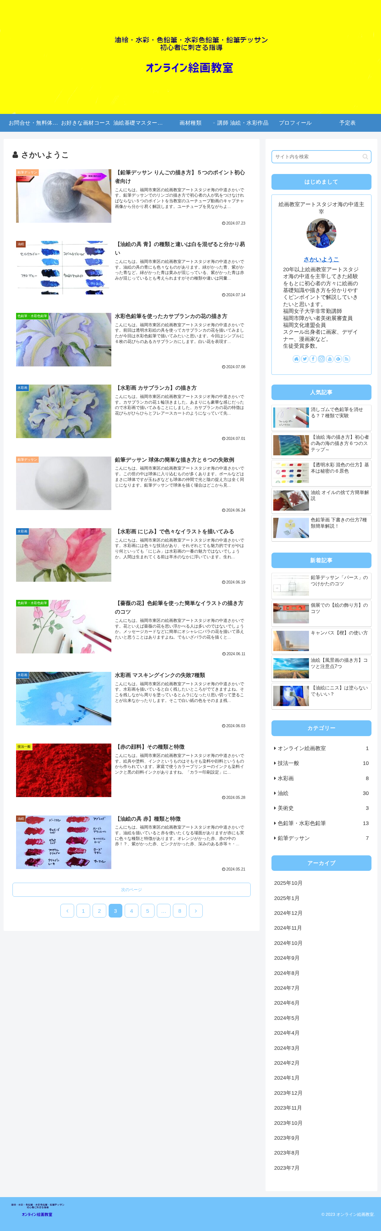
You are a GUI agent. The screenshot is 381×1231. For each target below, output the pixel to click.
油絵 (323, 793)
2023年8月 (287, 1153)
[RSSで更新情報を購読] (346, 359)
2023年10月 (288, 1123)
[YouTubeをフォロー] (329, 359)
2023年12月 (288, 1093)
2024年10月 (288, 943)
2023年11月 (288, 1108)
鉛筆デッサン (323, 838)
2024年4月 (287, 1033)
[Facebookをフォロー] (313, 359)
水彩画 (323, 778)
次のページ (131, 889)
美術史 (323, 808)
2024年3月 (287, 1048)
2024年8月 (287, 973)
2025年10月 (288, 883)
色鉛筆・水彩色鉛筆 (323, 823)
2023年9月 (287, 1138)
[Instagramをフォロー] (321, 359)
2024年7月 (287, 988)
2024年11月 (288, 928)
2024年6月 (287, 1003)
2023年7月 (287, 1168)
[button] (365, 156)
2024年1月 (287, 1078)
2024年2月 (287, 1063)
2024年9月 (287, 958)
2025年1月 (287, 898)
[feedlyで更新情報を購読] (338, 359)
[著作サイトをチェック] (296, 359)
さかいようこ (321, 259)
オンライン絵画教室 (323, 748)
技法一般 (323, 763)
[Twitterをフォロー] (304, 359)
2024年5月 (287, 1018)
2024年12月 (288, 913)
